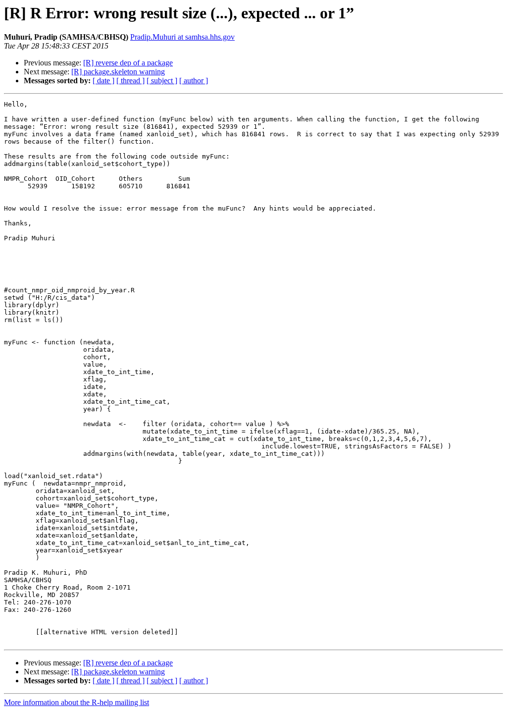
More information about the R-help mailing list (76, 702)
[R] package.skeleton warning (118, 71)
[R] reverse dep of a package (128, 62)
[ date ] (103, 80)
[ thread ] (130, 80)
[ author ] (193, 80)
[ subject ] (162, 80)
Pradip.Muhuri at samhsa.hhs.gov (182, 37)
